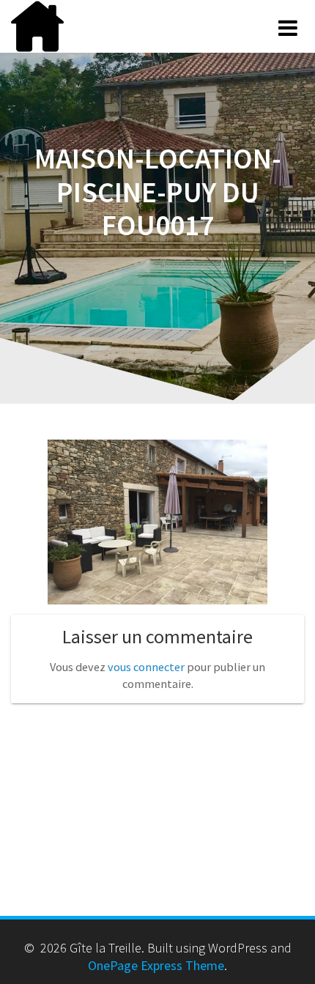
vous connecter (146, 666)
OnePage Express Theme (156, 965)
